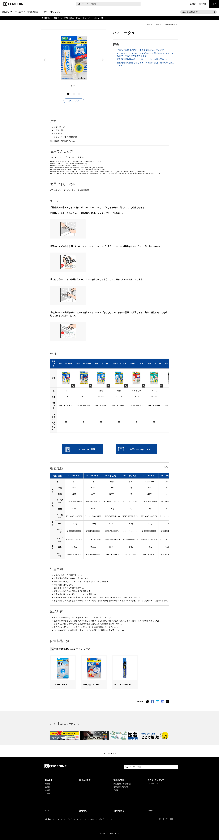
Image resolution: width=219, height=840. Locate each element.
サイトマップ (115, 819)
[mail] (162, 703)
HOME (47, 18)
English (151, 811)
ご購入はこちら (74, 101)
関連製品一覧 (170, 24)
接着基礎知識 (118, 780)
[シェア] (152, 703)
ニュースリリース (59, 819)
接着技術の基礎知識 (120, 787)
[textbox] (108, 4)
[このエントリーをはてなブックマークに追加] (157, 703)
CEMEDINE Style (154, 784)
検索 (78, 4)
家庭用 (56, 18)
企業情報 (193, 4)
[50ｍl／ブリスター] (65, 378)
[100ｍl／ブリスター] (83, 378)
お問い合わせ (55, 12)
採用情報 (202, 4)
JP (213, 4)
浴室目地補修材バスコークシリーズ (76, 18)
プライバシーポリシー (75, 819)
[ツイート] (147, 703)
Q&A (45, 12)
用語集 (115, 790)
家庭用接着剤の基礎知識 (122, 784)
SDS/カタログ (20, 12)
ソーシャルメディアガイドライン (97, 819)
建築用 (47, 790)
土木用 (47, 793)
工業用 (47, 787)
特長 (148, 24)
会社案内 (47, 819)
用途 (157, 24)
